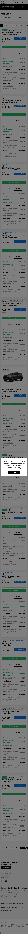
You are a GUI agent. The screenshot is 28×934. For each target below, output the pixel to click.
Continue (14, 472)
